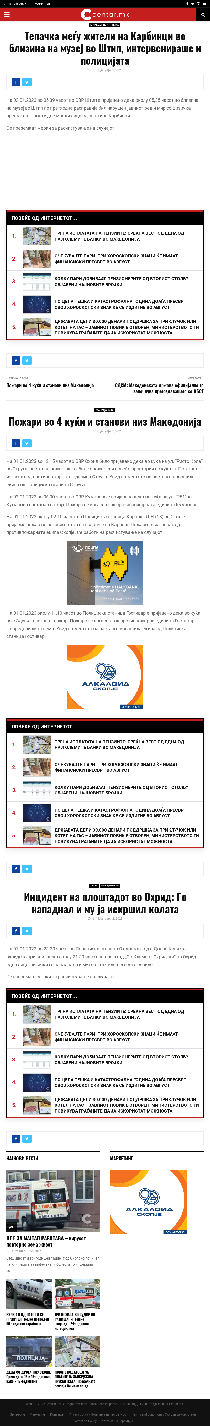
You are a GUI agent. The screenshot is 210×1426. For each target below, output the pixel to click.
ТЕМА (115, 24)
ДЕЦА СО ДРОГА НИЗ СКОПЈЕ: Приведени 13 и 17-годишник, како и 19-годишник (29, 1376)
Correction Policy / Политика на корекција (103, 1421)
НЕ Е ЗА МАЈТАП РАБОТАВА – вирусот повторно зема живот (46, 1241)
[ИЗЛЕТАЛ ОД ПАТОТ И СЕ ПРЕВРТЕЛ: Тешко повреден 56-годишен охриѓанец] (29, 1294)
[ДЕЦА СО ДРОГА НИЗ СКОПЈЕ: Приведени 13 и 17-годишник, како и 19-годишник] (29, 1351)
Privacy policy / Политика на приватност (98, 1414)
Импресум (17, 1414)
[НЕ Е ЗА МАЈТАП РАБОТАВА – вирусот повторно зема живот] (53, 1201)
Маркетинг (37, 1414)
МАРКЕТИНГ (44, 4)
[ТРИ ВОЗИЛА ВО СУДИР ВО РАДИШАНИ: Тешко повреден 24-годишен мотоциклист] (77, 1294)
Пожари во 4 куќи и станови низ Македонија (50, 385)
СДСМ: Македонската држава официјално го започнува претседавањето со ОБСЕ (159, 388)
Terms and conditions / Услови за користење (164, 1414)
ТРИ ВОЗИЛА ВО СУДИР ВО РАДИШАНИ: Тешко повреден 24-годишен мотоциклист (75, 1321)
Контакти (57, 1414)
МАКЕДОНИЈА (99, 24)
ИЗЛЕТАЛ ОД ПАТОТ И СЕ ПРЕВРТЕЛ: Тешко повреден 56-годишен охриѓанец (27, 1319)
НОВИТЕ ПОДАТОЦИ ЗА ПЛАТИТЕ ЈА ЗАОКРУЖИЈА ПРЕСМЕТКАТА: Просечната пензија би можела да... (75, 1378)
